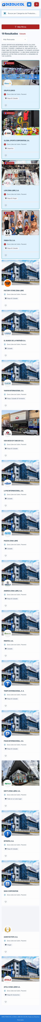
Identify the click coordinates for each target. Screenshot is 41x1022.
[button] (36, 4)
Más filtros (21, 27)
